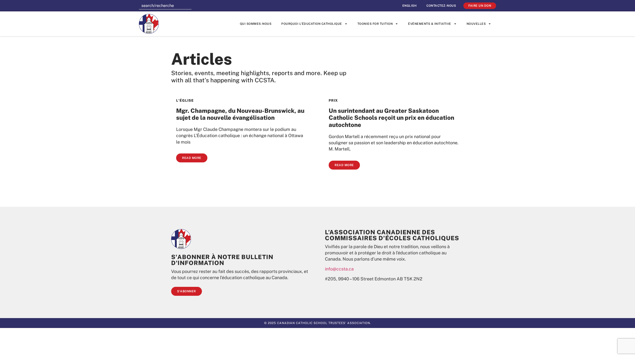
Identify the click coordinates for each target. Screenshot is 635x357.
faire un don (479, 5)
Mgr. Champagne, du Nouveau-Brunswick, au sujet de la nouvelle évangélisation (240, 114)
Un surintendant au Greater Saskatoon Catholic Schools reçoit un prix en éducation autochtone (391, 117)
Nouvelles (476, 24)
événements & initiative (429, 24)
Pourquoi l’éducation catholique (311, 24)
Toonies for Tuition (375, 24)
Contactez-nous (441, 5)
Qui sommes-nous (256, 24)
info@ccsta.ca (339, 268)
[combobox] (165, 5)
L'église (185, 100)
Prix (333, 100)
